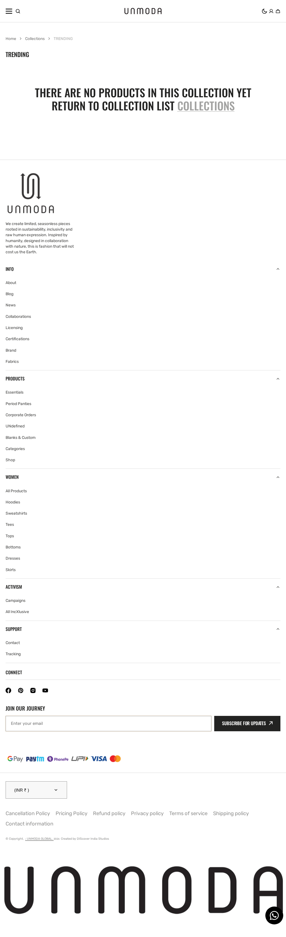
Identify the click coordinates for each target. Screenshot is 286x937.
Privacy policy (147, 813)
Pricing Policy (71, 813)
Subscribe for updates (244, 723)
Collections (35, 38)
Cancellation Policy (28, 813)
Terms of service (188, 813)
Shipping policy (231, 813)
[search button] (17, 11)
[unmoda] (143, 11)
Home (11, 38)
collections (206, 105)
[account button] (271, 11)
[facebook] (8, 690)
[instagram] (33, 690)
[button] (264, 11)
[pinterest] (21, 690)
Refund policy (109, 813)
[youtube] (45, 690)
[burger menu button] (9, 11)
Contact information (29, 824)
